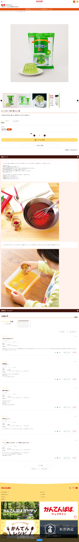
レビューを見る (15, 120)
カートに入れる (41, 139)
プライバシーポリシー (27, 538)
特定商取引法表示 (4, 494)
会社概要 (2, 499)
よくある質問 (42, 494)
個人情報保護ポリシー (5, 492)
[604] (10, 100)
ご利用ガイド (3, 496)
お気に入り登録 (40, 145)
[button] (1, 100)
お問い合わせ (42, 492)
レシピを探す (42, 496)
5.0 (11, 321)
